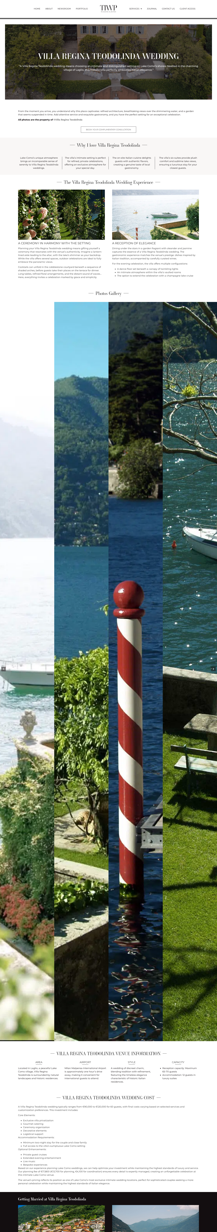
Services (134, 9)
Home (37, 9)
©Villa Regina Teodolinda (67, 119)
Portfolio (82, 9)
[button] (3, 669)
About (49, 9)
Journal (152, 9)
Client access (187, 9)
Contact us (168, 9)
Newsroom (64, 9)
